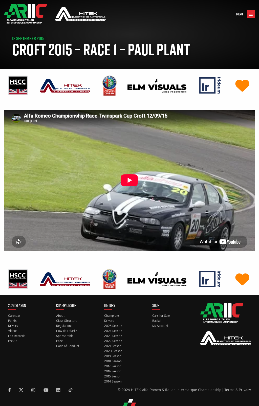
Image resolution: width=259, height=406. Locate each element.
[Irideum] (210, 85)
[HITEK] (65, 85)
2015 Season (112, 376)
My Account (160, 326)
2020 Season (113, 351)
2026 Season (17, 305)
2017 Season (112, 366)
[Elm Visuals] (156, 85)
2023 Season (113, 336)
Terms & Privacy (237, 390)
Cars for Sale (161, 316)
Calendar (14, 316)
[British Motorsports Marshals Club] (242, 85)
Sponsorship (65, 336)
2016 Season (112, 371)
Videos (12, 331)
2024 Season (113, 331)
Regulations (64, 326)
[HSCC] (18, 85)
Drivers (13, 326)
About (60, 316)
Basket (156, 321)
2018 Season (113, 361)
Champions (112, 316)
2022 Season (113, 341)
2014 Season (113, 381)
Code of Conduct (67, 346)
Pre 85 (12, 341)
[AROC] (109, 85)
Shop (155, 305)
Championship (66, 305)
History (109, 305)
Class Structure (66, 321)
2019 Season (112, 356)
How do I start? (66, 331)
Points (12, 321)
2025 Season (113, 326)
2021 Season (112, 346)
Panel (59, 341)
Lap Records (16, 336)
